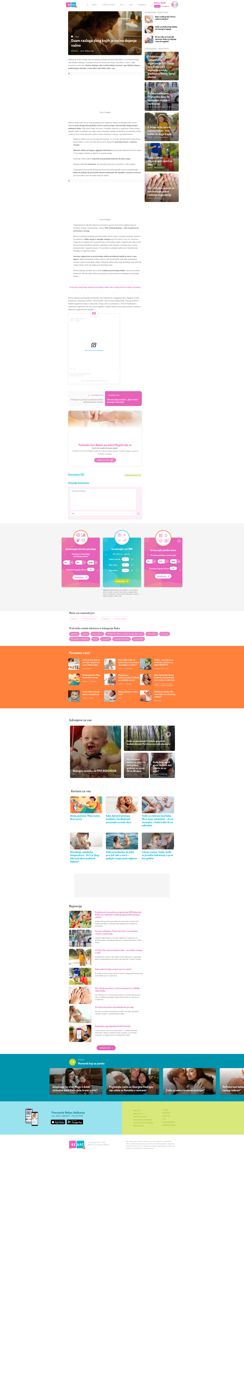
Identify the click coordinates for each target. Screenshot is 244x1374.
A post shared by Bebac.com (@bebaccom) (94, 381)
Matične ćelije (138, 1126)
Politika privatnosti (169, 1125)
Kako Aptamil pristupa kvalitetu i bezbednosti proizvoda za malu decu (164, 677)
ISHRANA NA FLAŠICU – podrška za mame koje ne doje (124, 634)
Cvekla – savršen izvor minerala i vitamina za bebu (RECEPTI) (164, 662)
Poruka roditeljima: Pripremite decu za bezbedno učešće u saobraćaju (159, 98)
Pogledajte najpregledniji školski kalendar (113, 1026)
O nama (165, 1110)
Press (164, 1119)
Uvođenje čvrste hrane (121, 639)
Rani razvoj (164, 634)
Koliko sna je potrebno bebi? (128, 692)
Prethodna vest (97, 395)
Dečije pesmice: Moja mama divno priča (91, 676)
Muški (128, 554)
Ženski (120, 554)
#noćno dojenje (120, 619)
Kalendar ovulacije (140, 1117)
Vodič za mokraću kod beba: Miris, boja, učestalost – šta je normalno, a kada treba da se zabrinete (157, 820)
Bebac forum (138, 1114)
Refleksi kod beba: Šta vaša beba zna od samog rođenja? (164, 694)
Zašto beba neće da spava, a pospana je (90, 692)
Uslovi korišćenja (168, 1122)
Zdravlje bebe (138, 639)
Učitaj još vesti (105, 1048)
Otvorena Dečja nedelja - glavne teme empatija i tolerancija (122, 400)
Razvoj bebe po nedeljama (79, 639)
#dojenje (74, 619)
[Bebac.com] (71, 5)
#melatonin (105, 619)
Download (166, 1116)
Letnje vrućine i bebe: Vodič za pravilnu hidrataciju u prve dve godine (157, 855)
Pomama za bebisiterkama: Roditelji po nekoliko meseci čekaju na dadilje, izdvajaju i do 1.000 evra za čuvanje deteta (128, 681)
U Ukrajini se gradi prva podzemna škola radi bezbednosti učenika (87, 400)
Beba (77, 37)
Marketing (166, 1113)
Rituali (95, 639)
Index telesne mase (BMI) (142, 1120)
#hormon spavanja (89, 619)
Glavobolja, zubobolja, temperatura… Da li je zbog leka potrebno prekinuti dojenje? (84, 856)
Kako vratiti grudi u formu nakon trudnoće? (165, 17)
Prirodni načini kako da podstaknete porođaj (114, 1007)
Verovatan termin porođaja (143, 1123)
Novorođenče (151, 634)
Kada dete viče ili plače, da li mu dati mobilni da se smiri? (162, 766)
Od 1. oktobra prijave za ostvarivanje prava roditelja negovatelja (161, 191)
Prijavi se (157, 6)
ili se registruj (165, 6)
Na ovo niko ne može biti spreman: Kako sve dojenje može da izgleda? (165, 39)
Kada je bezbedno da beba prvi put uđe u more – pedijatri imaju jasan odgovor (121, 855)
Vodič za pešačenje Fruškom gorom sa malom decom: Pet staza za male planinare (148, 742)
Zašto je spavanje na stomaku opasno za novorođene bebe (91, 662)
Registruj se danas (104, 460)
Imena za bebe (97, 634)
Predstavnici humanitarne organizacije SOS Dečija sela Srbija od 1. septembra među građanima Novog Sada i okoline (161, 67)
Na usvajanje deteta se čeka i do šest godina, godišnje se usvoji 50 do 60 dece (136, 765)
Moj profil (136, 1111)
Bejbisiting (74, 634)
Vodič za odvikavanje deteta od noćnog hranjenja (166, 27)
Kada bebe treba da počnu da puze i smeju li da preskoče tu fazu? (128, 662)
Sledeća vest (114, 395)
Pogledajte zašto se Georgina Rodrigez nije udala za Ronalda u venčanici (131, 1088)
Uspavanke (105, 639)
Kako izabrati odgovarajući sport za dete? (160, 161)
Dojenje (85, 634)
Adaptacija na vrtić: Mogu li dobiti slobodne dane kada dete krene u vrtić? (75, 1088)
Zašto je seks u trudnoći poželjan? (185, 1090)
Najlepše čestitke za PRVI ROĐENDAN (94, 771)
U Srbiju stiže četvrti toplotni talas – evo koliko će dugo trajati (160, 130)
